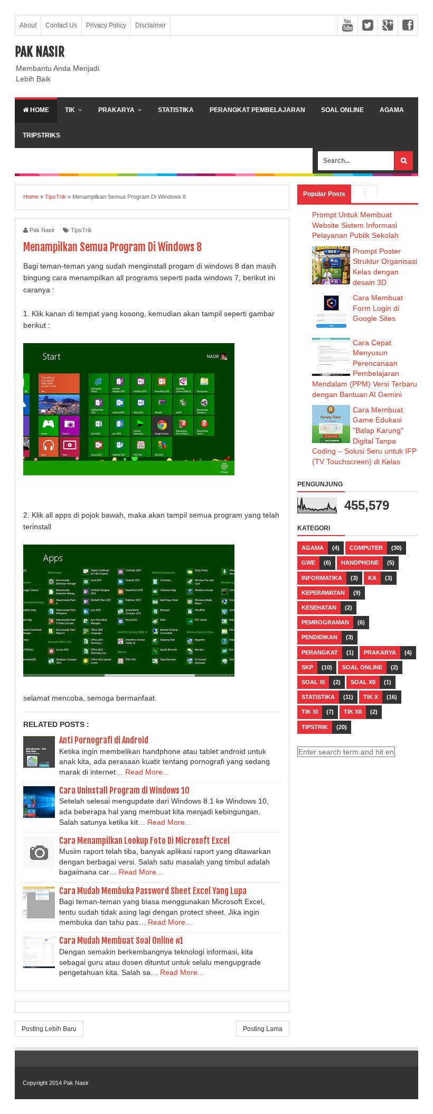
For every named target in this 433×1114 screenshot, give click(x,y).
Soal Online (342, 110)
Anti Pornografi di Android (103, 740)
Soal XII (363, 682)
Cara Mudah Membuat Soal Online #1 (121, 940)
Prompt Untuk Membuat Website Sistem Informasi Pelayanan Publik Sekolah (355, 225)
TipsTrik (81, 230)
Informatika (322, 578)
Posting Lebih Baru (49, 1029)
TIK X (370, 697)
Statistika (176, 110)
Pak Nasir (39, 52)
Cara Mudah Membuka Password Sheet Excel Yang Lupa (153, 891)
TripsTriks (41, 135)
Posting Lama (263, 1029)
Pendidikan (319, 637)
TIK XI (310, 711)
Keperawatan (323, 593)
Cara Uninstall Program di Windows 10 (124, 790)
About (28, 25)
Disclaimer (150, 25)
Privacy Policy (106, 25)
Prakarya (116, 110)
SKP (307, 667)
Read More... (147, 772)
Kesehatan (319, 607)
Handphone (360, 562)
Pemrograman (325, 622)
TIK (70, 110)
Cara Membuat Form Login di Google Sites (378, 308)
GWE (308, 562)
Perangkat (320, 652)
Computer (366, 548)
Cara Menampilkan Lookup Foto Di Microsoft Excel (144, 840)
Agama (392, 110)
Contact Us (61, 25)
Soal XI (313, 682)
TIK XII (353, 711)
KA (372, 578)
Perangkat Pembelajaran (257, 110)
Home (39, 110)
